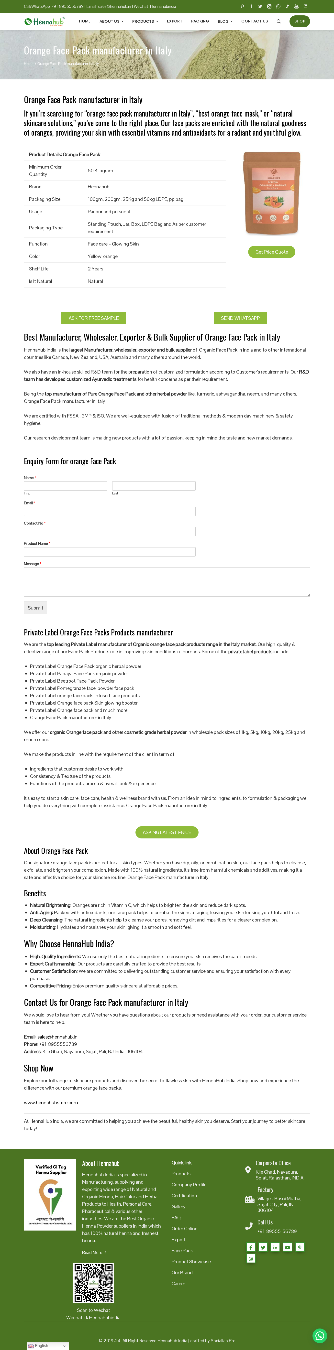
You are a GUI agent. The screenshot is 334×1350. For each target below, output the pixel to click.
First (27, 493)
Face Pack (182, 1250)
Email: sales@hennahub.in (108, 6)
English (41, 1346)
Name (30, 477)
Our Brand (182, 1272)
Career (178, 1283)
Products (143, 21)
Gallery (179, 1206)
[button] (319, 1336)
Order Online (184, 1228)
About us (110, 21)
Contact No (35, 523)
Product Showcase (191, 1261)
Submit (35, 608)
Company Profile (189, 1184)
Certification (184, 1195)
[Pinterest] (300, 1247)
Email (29, 503)
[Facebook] (251, 1247)
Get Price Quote (272, 252)
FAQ (176, 1217)
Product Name (37, 543)
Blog (223, 21)
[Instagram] (251, 1258)
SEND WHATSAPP (240, 318)
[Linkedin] (275, 1247)
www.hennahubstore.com (51, 1102)
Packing (200, 21)
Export (174, 21)
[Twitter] (263, 1247)
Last (115, 493)
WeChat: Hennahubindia (155, 6)
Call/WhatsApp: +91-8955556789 (54, 6)
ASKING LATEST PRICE (167, 832)
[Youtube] (287, 1247)
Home (84, 21)
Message (32, 563)
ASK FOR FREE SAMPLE (94, 318)
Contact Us (254, 21)
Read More (92, 1252)
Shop (299, 21)
